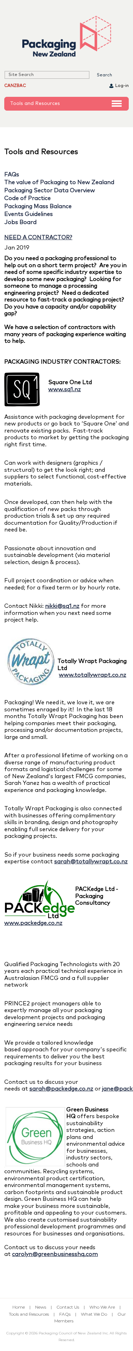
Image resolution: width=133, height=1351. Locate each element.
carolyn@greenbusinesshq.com (55, 1254)
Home (18, 1307)
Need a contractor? (38, 237)
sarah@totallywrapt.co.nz (91, 861)
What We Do (94, 1314)
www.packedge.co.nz (33, 923)
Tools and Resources (35, 103)
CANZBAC (15, 86)
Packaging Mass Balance (38, 206)
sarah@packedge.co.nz (61, 1089)
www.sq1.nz (64, 389)
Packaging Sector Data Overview (49, 190)
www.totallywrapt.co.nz (92, 675)
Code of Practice (27, 198)
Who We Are (102, 1307)
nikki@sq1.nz (62, 606)
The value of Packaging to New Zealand (59, 182)
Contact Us (67, 1307)
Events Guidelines (28, 214)
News (40, 1307)
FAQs (11, 174)
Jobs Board (20, 222)
